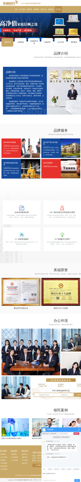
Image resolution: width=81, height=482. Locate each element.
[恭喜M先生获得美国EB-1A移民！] (45, 427)
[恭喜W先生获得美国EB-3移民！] (15, 427)
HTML (36, 480)
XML (31, 480)
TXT (40, 480)
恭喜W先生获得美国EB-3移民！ (11, 438)
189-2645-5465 (40, 452)
